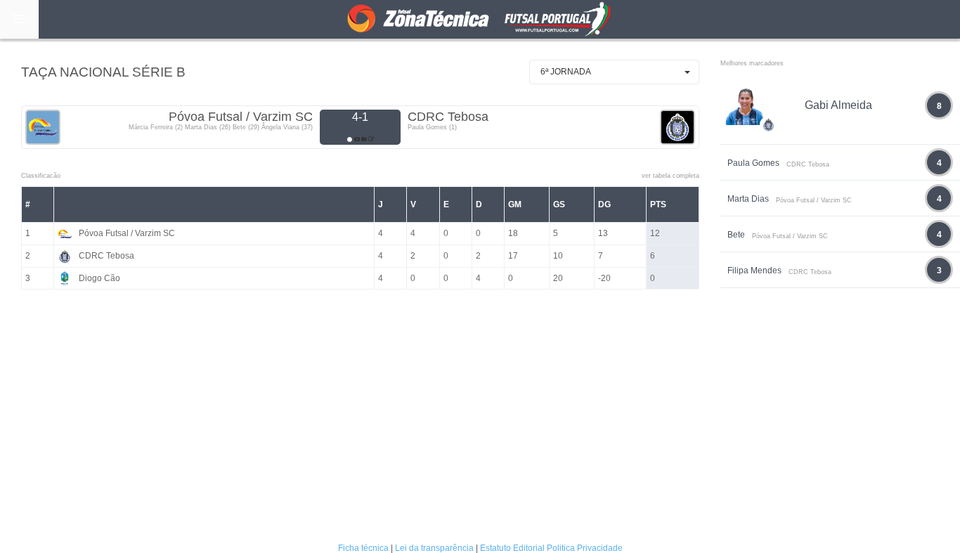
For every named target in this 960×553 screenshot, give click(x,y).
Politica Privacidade (585, 548)
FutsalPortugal (480, 19)
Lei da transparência (434, 548)
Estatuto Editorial (512, 548)
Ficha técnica (363, 548)
